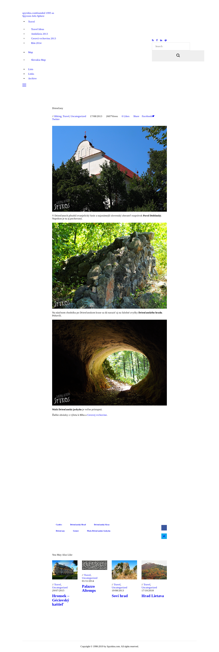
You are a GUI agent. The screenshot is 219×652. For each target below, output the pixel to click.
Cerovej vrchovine (97, 415)
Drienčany (60, 531)
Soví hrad (120, 596)
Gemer (76, 531)
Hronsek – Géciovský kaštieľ (60, 600)
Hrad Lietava (153, 596)
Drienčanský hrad (78, 524)
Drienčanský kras (102, 524)
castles (59, 524)
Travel (66, 116)
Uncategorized (78, 116)
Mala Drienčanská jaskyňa (98, 531)
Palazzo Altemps (89, 588)
